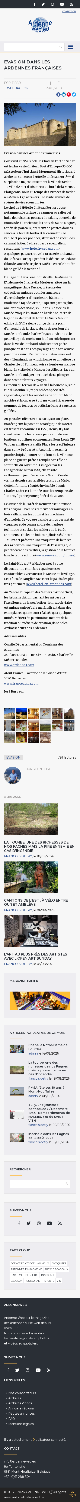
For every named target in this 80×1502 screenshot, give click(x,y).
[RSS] (71, 4)
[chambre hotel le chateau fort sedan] (33, 713)
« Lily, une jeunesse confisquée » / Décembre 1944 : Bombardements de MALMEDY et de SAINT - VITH (49, 1113)
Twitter (74, 94)
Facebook (58, 94)
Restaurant (33, 1280)
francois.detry (18, 856)
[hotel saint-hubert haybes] (57, 725)
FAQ (11, 1419)
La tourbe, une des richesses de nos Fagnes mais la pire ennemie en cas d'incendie (39, 846)
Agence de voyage (23, 1263)
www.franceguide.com (21, 683)
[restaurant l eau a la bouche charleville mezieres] (21, 725)
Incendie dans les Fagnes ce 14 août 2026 (48, 1136)
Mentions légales (21, 1424)
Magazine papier (40, 1001)
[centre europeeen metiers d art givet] (69, 725)
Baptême (17, 1275)
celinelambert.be (32, 1497)
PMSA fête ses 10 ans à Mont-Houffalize (46, 1089)
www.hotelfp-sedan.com (40, 248)
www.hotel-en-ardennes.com (49, 584)
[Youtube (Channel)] (62, 4)
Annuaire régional (21, 1408)
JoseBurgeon (16, 88)
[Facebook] (34, 4)
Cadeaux (16, 1280)
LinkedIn (63, 94)
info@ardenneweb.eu (20, 1461)
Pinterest (69, 94)
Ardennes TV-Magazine (26, 1269)
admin (33, 1053)
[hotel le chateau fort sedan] (21, 713)
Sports (49, 1280)
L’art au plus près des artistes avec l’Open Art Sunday (35, 956)
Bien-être (31, 1275)
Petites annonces (21, 1413)
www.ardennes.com (19, 665)
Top (72, 1495)
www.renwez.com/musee (55, 555)
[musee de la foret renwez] (9, 737)
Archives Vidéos (20, 1403)
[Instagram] (52, 4)
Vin (59, 1280)
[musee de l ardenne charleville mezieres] (33, 725)
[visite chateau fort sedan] (57, 713)
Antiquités (59, 1263)
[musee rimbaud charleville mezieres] (69, 713)
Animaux (43, 1263)
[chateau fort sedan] (9, 713)
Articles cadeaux (56, 1269)
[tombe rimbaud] (9, 725)
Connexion (69, 11)
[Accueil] (40, 32)
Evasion (13, 757)
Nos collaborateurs (22, 1393)
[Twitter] (43, 4)
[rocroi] (45, 725)
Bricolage (48, 1275)
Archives (14, 1398)
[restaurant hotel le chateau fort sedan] (45, 713)
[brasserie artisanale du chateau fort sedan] (21, 737)
